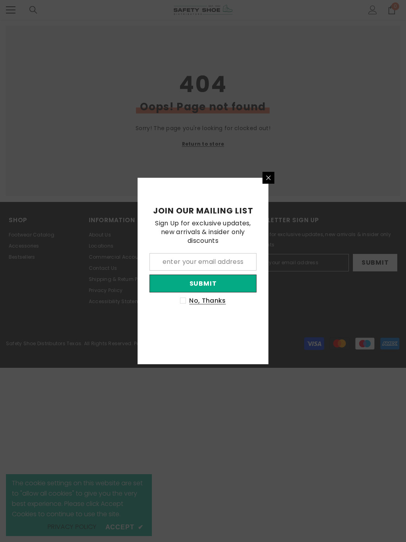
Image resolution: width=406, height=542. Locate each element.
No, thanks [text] (207, 300)
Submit (203, 283)
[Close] (268, 178)
